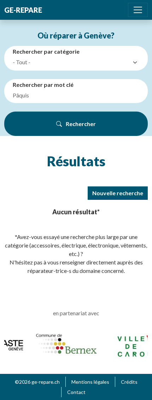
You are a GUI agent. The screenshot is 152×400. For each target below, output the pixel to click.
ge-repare (23, 10)
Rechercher (80, 123)
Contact (76, 392)
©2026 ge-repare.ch (37, 382)
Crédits (129, 382)
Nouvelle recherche (117, 193)
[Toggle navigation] (138, 10)
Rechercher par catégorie (46, 51)
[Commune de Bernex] (65, 343)
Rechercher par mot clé (43, 84)
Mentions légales (90, 382)
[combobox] (77, 62)
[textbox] (71, 62)
